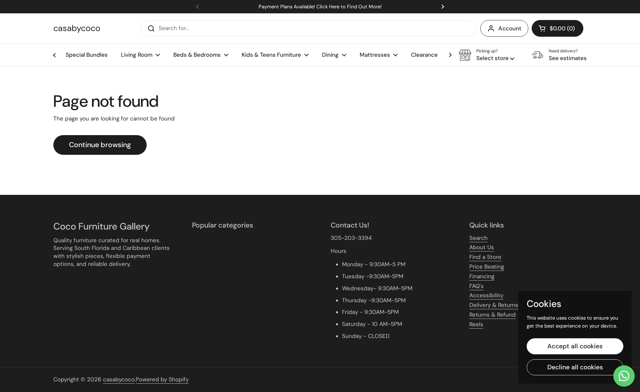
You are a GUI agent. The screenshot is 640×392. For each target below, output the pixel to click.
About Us (481, 247)
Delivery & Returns (493, 305)
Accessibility (486, 295)
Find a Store (485, 257)
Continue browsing (100, 144)
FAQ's (476, 286)
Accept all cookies (575, 346)
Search (478, 238)
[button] (557, 28)
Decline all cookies (575, 367)
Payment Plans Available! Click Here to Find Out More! (320, 6)
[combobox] (309, 28)
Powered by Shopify (162, 379)
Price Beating (486, 266)
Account (509, 28)
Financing (481, 276)
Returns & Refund (492, 314)
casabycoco (76, 28)
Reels (476, 324)
